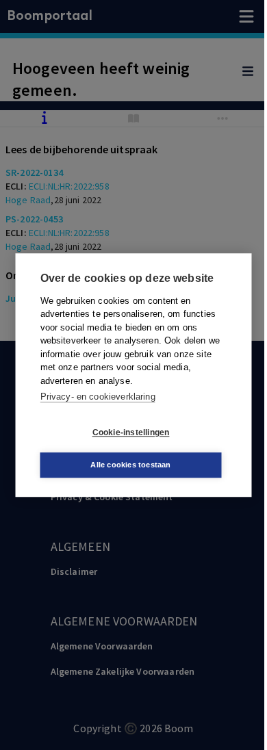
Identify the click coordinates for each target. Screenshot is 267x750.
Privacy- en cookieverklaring (97, 396)
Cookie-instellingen (131, 432)
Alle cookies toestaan (130, 465)
